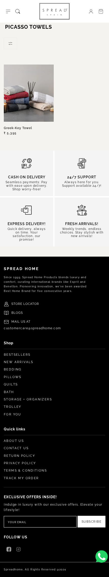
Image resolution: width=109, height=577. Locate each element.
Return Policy (19, 456)
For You (12, 414)
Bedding (13, 369)
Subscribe (92, 521)
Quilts (11, 384)
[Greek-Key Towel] (29, 93)
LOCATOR (31, 304)
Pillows (13, 377)
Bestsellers (17, 354)
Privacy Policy (20, 463)
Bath (9, 392)
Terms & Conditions (25, 470)
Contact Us (16, 448)
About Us (14, 441)
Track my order (21, 478)
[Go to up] (102, 570)
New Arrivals (18, 362)
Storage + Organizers (28, 399)
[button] (8, 11)
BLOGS (17, 313)
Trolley (13, 407)
